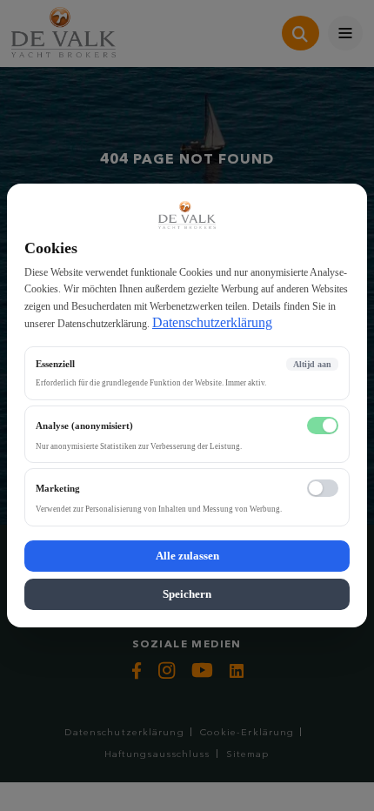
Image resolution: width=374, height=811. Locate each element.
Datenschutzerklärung (212, 322)
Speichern (187, 593)
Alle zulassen (187, 555)
